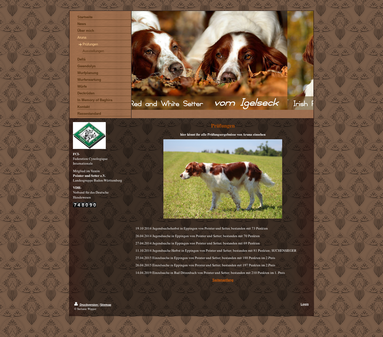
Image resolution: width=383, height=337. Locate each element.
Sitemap (105, 304)
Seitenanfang (222, 280)
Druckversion (89, 304)
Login (305, 304)
